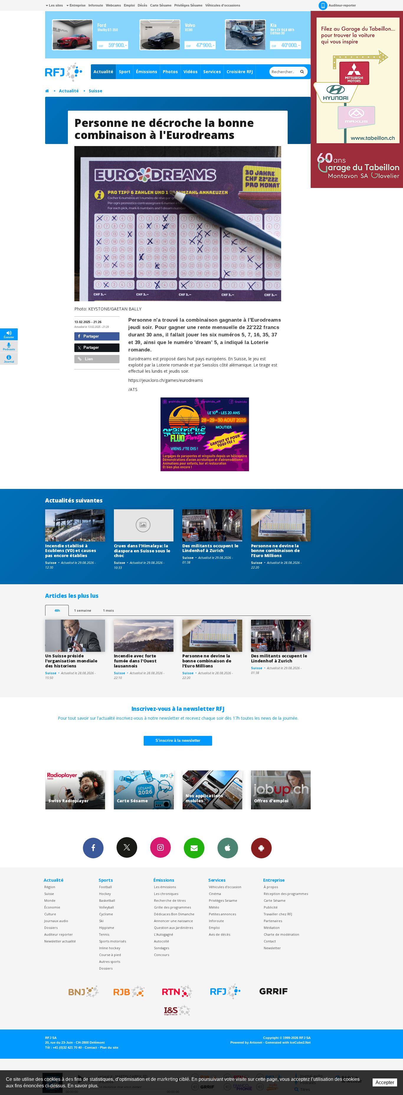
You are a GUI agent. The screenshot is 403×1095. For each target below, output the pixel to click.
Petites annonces (222, 914)
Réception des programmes (286, 894)
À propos (271, 887)
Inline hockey (109, 948)
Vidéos (191, 71)
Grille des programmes (172, 907)
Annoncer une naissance (173, 921)
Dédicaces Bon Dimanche (174, 914)
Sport (124, 71)
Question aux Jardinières (173, 927)
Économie (52, 907)
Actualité (103, 71)
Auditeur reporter (58, 934)
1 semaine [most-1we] (82, 610)
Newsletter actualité (60, 941)
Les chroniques (166, 894)
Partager (90, 336)
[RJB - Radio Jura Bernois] (129, 991)
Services (212, 71)
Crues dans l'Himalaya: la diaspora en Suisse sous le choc (142, 551)
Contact (270, 941)
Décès (142, 5)
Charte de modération (281, 934)
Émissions (146, 71)
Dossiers (51, 927)
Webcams (113, 5)
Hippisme (106, 927)
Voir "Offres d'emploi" (213, 790)
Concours (161, 955)
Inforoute (96, 5)
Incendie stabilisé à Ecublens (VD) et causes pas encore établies (70, 551)
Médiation (272, 927)
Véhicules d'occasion (225, 887)
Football (105, 887)
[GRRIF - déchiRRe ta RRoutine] (273, 991)
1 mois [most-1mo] (108, 610)
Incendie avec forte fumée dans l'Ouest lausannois (135, 661)
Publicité (271, 907)
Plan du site (109, 1047)
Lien (88, 359)
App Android (261, 848)
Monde (49, 900)
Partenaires (273, 921)
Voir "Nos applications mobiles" (144, 790)
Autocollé (161, 941)
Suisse (95, 91)
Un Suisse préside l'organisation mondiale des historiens (71, 661)
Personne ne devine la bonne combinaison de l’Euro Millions (275, 551)
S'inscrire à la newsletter (177, 740)
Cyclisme (106, 914)
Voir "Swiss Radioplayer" (282, 790)
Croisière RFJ (240, 71)
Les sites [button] (55, 5)
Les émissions (165, 887)
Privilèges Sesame (223, 900)
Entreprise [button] (77, 5)
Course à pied (110, 955)
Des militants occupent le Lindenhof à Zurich (210, 548)
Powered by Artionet (246, 1042)
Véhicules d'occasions (222, 5)
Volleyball (106, 907)
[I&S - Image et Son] (177, 1010)
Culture (50, 914)
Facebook (93, 848)
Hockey (105, 894)
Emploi (129, 5)
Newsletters (194, 848)
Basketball (107, 900)
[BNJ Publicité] (81, 991)
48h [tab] (57, 610)
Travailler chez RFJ (278, 914)
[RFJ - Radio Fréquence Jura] (225, 991)
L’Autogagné (163, 934)
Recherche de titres (170, 900)
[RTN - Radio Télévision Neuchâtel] (177, 991)
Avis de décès (219, 934)
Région (49, 887)
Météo (214, 907)
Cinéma (215, 894)
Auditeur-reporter (342, 5)
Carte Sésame (160, 5)
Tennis (104, 934)
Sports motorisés (112, 941)
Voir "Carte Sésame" (76, 790)
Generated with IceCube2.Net (288, 1042)
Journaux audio (56, 921)
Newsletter (272, 948)
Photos (170, 71)
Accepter (385, 1082)
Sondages (161, 948)
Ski (101, 921)
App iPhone (227, 848)
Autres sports (109, 961)
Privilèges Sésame (188, 5)
